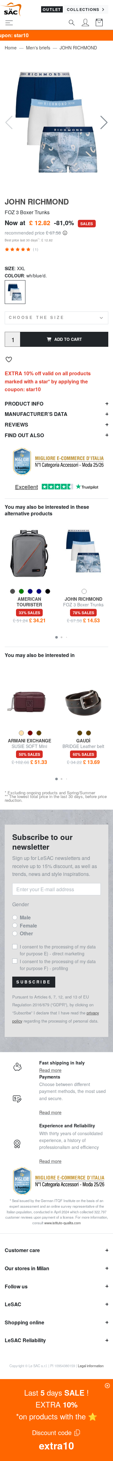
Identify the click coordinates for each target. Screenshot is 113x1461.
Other (26, 933)
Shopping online (24, 1322)
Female (28, 925)
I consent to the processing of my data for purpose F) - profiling (58, 964)
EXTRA (56, 1404)
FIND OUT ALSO (24, 435)
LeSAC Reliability (25, 1340)
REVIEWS (16, 424)
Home (11, 47)
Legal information (91, 1365)
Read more (50, 1070)
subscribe (33, 982)
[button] (104, 122)
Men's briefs (38, 47)
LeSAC (13, 1304)
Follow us (16, 1286)
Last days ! (56, 1392)
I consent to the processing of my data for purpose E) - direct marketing (58, 950)
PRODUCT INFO (24, 403)
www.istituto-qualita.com (62, 1222)
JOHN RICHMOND (78, 47)
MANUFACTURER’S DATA (36, 413)
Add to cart (68, 339)
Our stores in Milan (27, 1268)
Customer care (22, 1250)
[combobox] (56, 317)
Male (25, 917)
